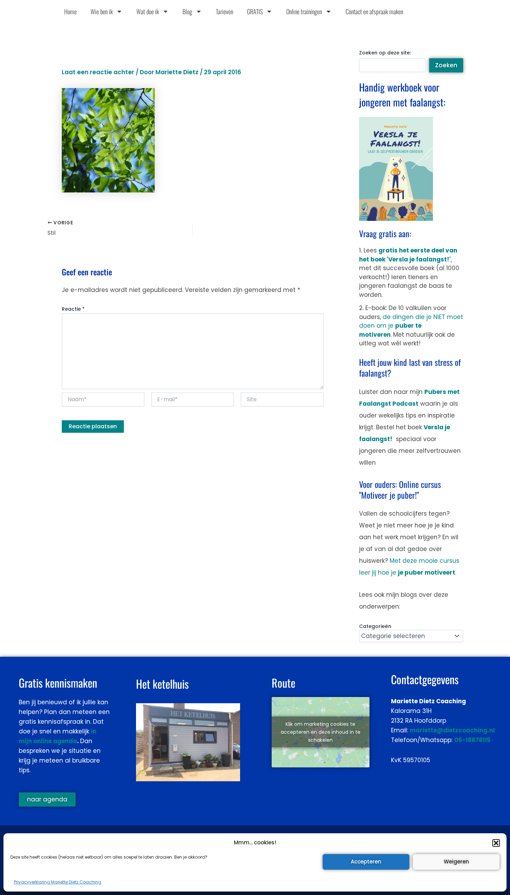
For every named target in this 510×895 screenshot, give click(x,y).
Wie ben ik (102, 11)
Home (70, 11)
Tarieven (224, 11)
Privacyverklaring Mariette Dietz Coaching (57, 882)
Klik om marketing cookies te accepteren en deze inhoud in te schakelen (320, 732)
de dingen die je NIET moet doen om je (411, 326)
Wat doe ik (147, 11)
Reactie (73, 308)
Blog (187, 11)
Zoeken (446, 65)
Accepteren (366, 861)
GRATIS (255, 11)
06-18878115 (472, 740)
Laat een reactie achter (98, 72)
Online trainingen (304, 11)
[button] (496, 843)
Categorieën (375, 626)
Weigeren (456, 861)
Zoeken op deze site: (385, 52)
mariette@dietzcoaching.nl (452, 730)
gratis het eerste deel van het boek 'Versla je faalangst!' (408, 255)
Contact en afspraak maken (374, 11)
